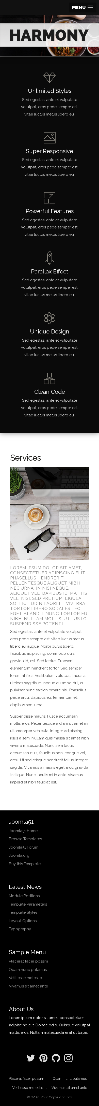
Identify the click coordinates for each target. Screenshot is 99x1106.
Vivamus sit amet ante (28, 986)
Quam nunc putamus (28, 969)
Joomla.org (19, 855)
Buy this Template (25, 864)
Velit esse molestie (25, 978)
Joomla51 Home (23, 830)
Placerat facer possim (28, 961)
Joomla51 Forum (23, 847)
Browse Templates (25, 839)
